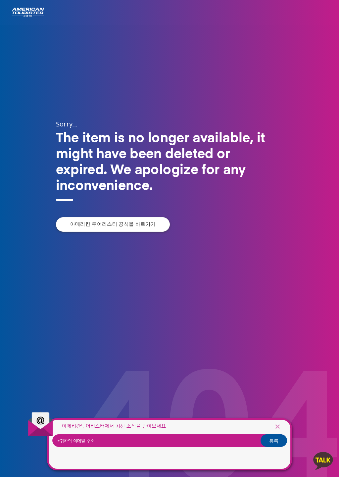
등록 (273, 440)
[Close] (277, 426)
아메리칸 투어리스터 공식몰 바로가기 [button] (113, 224)
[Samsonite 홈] (28, 12)
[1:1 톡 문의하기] (323, 460)
